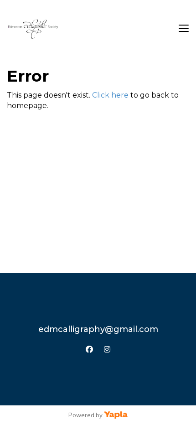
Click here (110, 95)
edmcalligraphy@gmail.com (98, 329)
